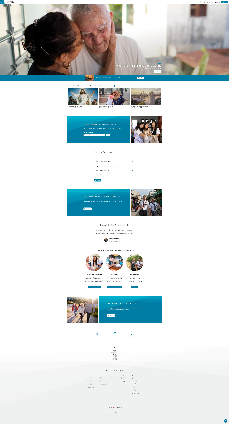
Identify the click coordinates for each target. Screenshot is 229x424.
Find (108, 134)
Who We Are (135, 287)
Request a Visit (87, 208)
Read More (140, 77)
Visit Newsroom (111, 315)
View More (97, 180)
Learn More (157, 71)
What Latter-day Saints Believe (114, 287)
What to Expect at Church (94, 287)
